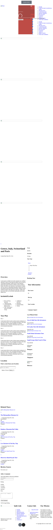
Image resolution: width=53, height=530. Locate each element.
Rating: (2, 481)
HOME (40, 7)
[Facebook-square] (20, 525)
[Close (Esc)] (4, 528)
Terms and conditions (43, 19)
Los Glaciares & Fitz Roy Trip (9, 443)
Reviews (30, 272)
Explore (2, 421)
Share (29, 263)
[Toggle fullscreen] (1, 528)
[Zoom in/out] (0, 528)
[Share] (3, 528)
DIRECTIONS (42, 18)
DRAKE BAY (42, 10)
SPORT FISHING (43, 13)
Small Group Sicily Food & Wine (36, 340)
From (2, 419)
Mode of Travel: (5, 370)
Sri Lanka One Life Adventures (36, 327)
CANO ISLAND (42, 12)
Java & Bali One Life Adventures (36, 320)
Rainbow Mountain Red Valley (9, 429)
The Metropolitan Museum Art (9, 415)
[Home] (2, 5)
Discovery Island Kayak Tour (9, 457)
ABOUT (41, 17)
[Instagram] (23, 525)
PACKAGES (42, 14)
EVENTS (41, 15)
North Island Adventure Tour (35, 333)
